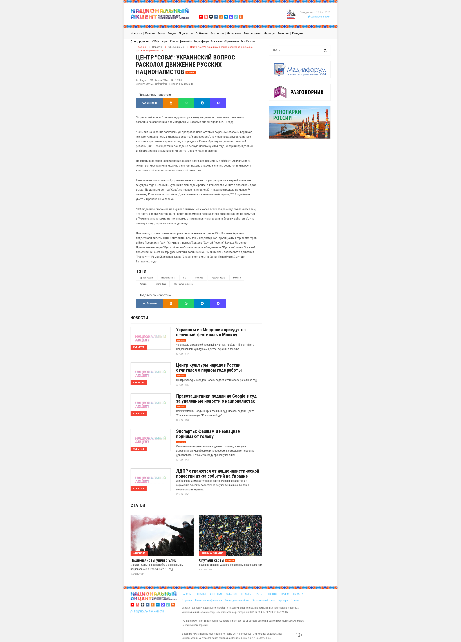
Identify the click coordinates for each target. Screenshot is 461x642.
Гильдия (297, 33)
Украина (143, 284)
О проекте (187, 600)
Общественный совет (263, 600)
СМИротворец (160, 41)
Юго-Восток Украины (183, 284)
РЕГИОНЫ (201, 593)
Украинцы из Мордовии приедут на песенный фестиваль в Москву (211, 332)
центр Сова (161, 284)
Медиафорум (201, 41)
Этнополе (139, 553)
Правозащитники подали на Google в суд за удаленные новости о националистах (216, 398)
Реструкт (199, 277)
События (138, 413)
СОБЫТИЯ (231, 593)
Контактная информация (208, 600)
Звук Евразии (248, 41)
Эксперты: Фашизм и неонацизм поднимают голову (208, 434)
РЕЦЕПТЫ (272, 593)
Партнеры (283, 600)
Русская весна (218, 277)
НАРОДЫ (186, 593)
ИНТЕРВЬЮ (216, 593)
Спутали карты (211, 560)
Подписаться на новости (148, 611)
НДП (185, 277)
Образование (231, 41)
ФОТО (259, 593)
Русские (237, 277)
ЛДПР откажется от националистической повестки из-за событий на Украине (217, 473)
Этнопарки (217, 41)
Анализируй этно (212, 553)
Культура (138, 347)
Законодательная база (237, 600)
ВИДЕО (285, 593)
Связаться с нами (320, 16)
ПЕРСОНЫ (246, 593)
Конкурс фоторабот (181, 41)
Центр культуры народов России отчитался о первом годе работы (209, 367)
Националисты (168, 277)
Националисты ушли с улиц (153, 560)
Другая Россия (146, 277)
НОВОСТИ (298, 593)
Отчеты (295, 600)
